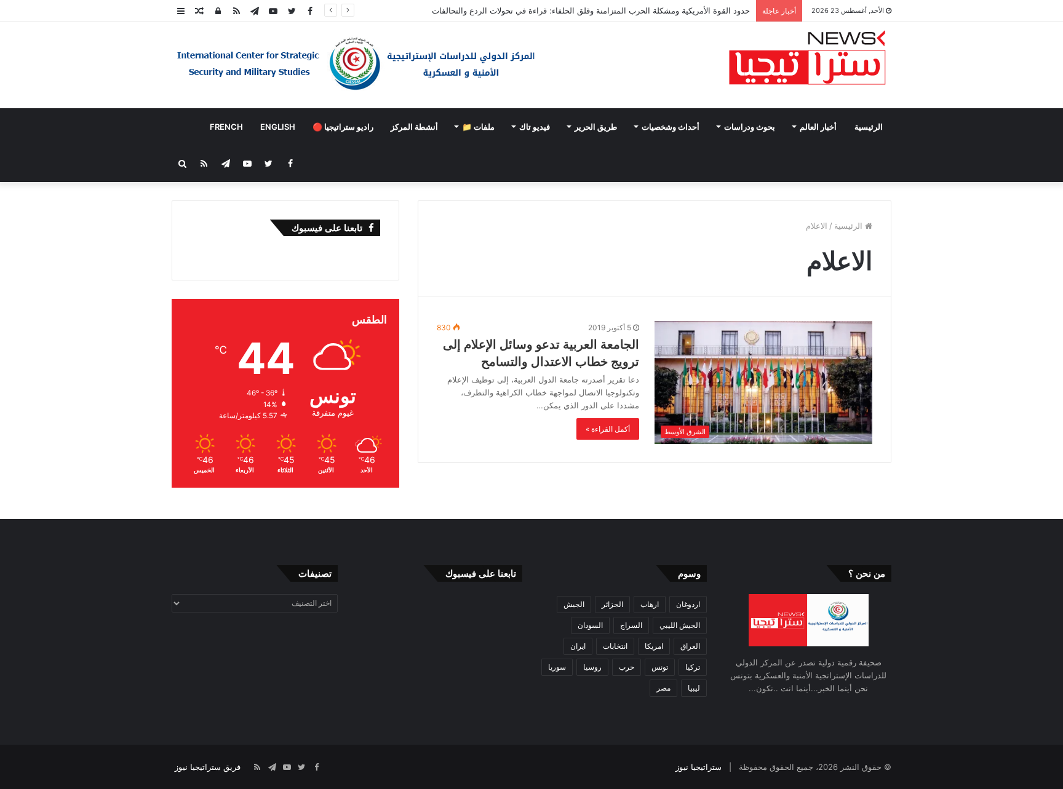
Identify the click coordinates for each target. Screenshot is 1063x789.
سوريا (557, 667)
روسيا (592, 667)
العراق (690, 646)
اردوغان (688, 604)
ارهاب (649, 604)
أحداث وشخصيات (670, 127)
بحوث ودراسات (749, 127)
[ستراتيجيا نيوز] (807, 59)
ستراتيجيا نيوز (698, 767)
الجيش (573, 604)
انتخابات (615, 646)
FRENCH (226, 127)
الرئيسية (868, 127)
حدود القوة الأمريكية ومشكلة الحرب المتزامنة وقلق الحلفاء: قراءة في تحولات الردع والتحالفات (591, 10)
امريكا (654, 646)
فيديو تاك (534, 127)
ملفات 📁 (478, 127)
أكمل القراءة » (608, 429)
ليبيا (694, 687)
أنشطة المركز (414, 127)
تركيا (692, 667)
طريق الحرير (596, 127)
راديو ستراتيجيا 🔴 (343, 127)
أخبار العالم (818, 127)
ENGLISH (277, 127)
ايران (578, 646)
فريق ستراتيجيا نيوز (208, 767)
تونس (659, 667)
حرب (626, 667)
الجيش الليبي (679, 625)
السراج (631, 625)
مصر (663, 687)
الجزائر (612, 604)
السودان (590, 625)
